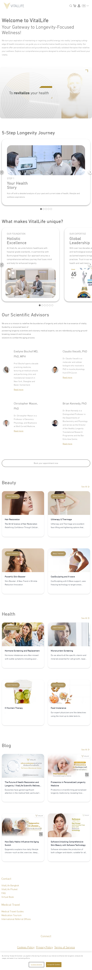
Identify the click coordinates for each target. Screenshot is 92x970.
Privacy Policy (44, 947)
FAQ (3, 893)
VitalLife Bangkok (10, 885)
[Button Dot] (41, 209)
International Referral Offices (16, 919)
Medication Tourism (11, 915)
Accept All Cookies (53, 964)
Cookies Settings (36, 964)
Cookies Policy (25, 947)
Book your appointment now (46, 463)
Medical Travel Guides (12, 911)
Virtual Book (7, 897)
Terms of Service (64, 947)
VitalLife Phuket (9, 889)
